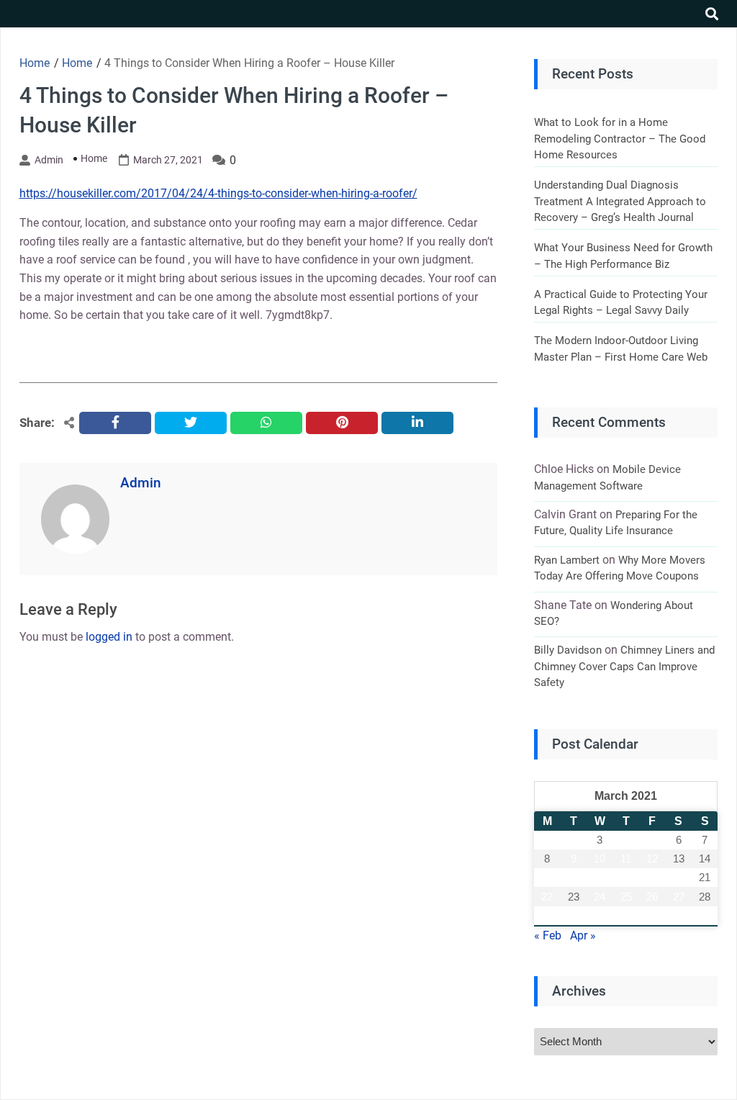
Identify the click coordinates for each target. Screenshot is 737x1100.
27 (678, 897)
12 (652, 858)
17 (599, 877)
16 (573, 877)
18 (626, 877)
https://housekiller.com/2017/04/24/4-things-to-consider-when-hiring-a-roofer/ (218, 193)
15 (547, 877)
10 (599, 858)
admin (49, 160)
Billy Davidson (568, 650)
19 (652, 877)
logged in (109, 637)
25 (626, 897)
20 (678, 877)
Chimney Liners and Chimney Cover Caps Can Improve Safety (624, 666)
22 (547, 897)
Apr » (583, 935)
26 (652, 897)
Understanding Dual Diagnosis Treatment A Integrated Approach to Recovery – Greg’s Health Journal (620, 201)
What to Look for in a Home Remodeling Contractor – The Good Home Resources (619, 138)
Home (94, 158)
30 (573, 915)
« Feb (547, 935)
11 (625, 858)
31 (599, 915)
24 (599, 897)
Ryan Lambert (567, 560)
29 (547, 915)
